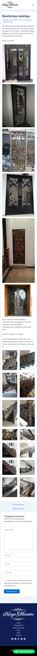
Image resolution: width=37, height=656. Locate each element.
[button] (24, 651)
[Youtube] (22, 639)
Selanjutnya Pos (18, 508)
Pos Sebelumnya (18, 504)
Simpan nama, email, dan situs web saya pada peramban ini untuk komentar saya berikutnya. (18, 583)
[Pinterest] (25, 639)
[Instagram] (15, 639)
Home (18, 623)
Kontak (18, 635)
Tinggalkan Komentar (9, 20)
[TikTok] (18, 639)
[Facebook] (12, 639)
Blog (18, 633)
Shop (18, 630)
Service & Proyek (18, 628)
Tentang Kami (18, 625)
